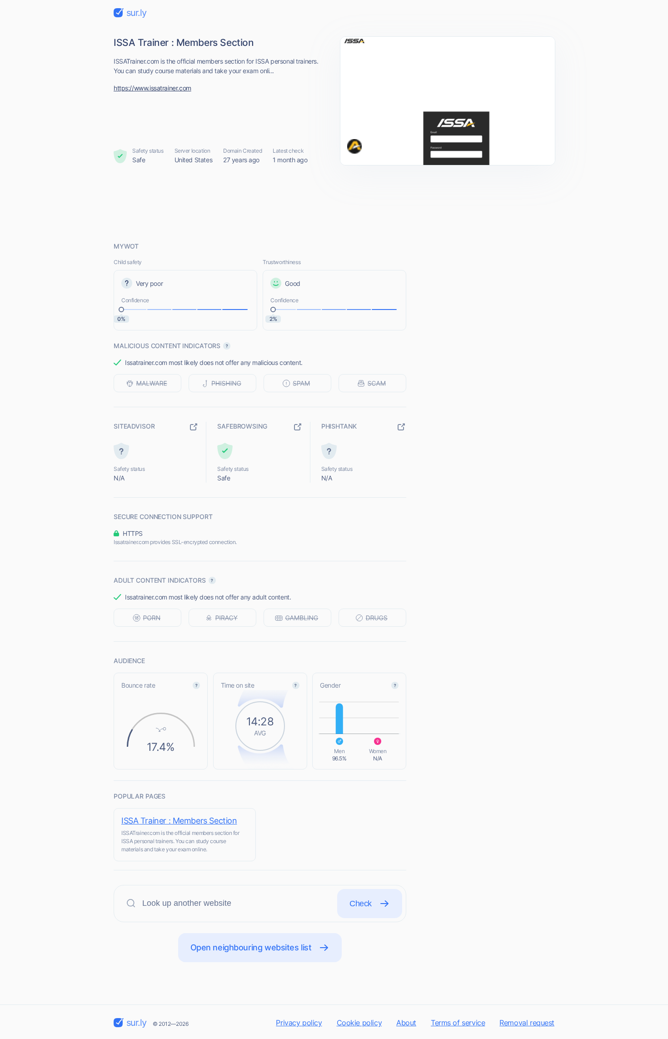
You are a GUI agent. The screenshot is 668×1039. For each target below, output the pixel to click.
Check (360, 903)
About (406, 1022)
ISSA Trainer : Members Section (179, 820)
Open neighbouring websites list (251, 947)
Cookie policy (359, 1022)
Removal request (526, 1022)
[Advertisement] (334, 203)
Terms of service (458, 1022)
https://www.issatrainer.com (152, 88)
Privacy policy (299, 1022)
